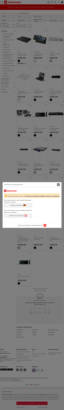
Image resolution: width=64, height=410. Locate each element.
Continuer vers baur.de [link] (16, 205)
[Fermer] (58, 184)
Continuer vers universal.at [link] (16, 215)
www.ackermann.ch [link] (37, 225)
